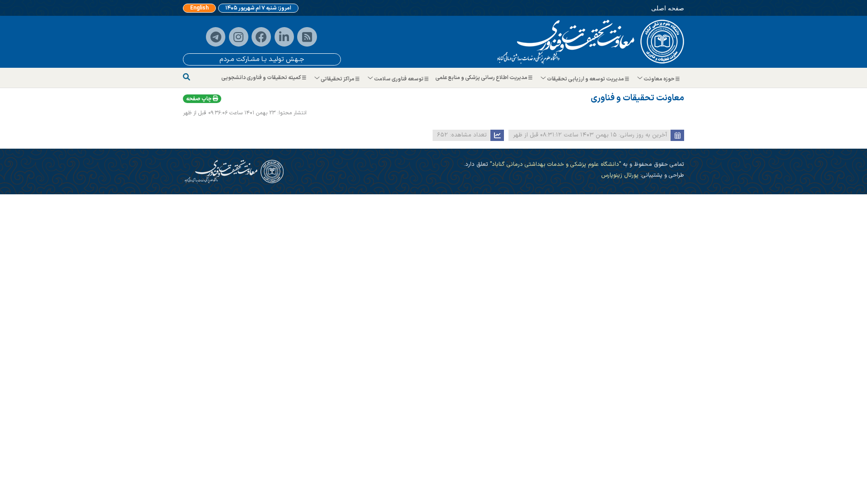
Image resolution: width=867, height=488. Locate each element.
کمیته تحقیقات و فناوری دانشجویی (261, 78)
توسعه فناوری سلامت (398, 79)
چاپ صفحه (199, 99)
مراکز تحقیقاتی (337, 79)
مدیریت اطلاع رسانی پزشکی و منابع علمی (481, 78)
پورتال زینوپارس (620, 175)
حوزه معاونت (659, 79)
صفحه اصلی (667, 8)
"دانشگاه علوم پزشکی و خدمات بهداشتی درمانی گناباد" (554, 164)
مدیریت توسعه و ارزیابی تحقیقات (585, 79)
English (199, 8)
